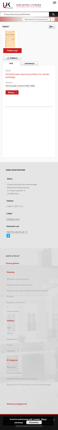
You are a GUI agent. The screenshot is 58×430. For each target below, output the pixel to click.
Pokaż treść (12, 50)
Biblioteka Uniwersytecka (18, 279)
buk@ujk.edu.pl (13, 219)
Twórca (10, 333)
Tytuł (9, 327)
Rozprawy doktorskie (16, 302)
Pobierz (13, 58)
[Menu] (54, 2)
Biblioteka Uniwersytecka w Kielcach (23, 378)
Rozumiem (34, 422)
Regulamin (11, 367)
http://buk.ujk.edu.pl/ (15, 231)
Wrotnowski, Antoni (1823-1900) (20, 85)
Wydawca (11, 350)
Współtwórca (12, 339)
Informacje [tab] (29, 64)
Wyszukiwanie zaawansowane (36, 19)
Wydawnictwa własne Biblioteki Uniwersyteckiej (27, 290)
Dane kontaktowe (14, 373)
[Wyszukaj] (53, 14)
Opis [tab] (11, 64)
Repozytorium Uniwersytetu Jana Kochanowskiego (28, 384)
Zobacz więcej (13, 311)
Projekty (10, 296)
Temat (10, 345)
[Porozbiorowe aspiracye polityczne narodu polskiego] (10, 39)
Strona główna (12, 263)
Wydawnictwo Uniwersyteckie (20, 285)
